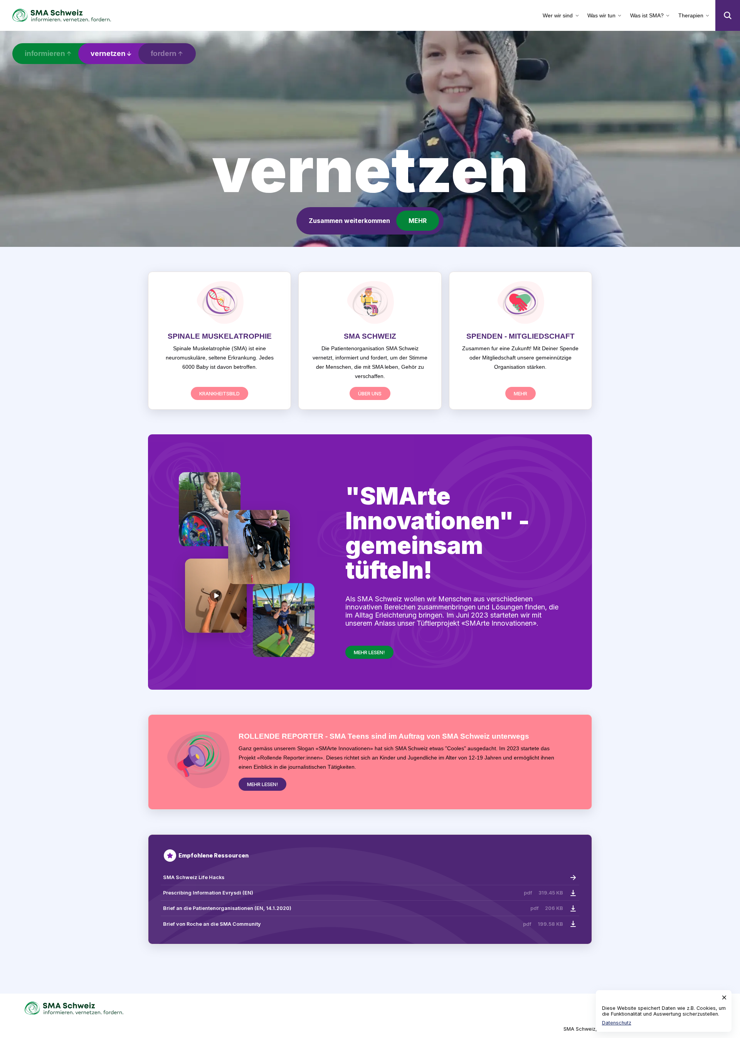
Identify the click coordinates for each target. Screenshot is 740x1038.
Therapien (690, 15)
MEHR (418, 220)
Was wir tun (601, 15)
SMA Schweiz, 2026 (587, 1029)
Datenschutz (616, 1023)
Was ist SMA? (647, 15)
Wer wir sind (558, 15)
